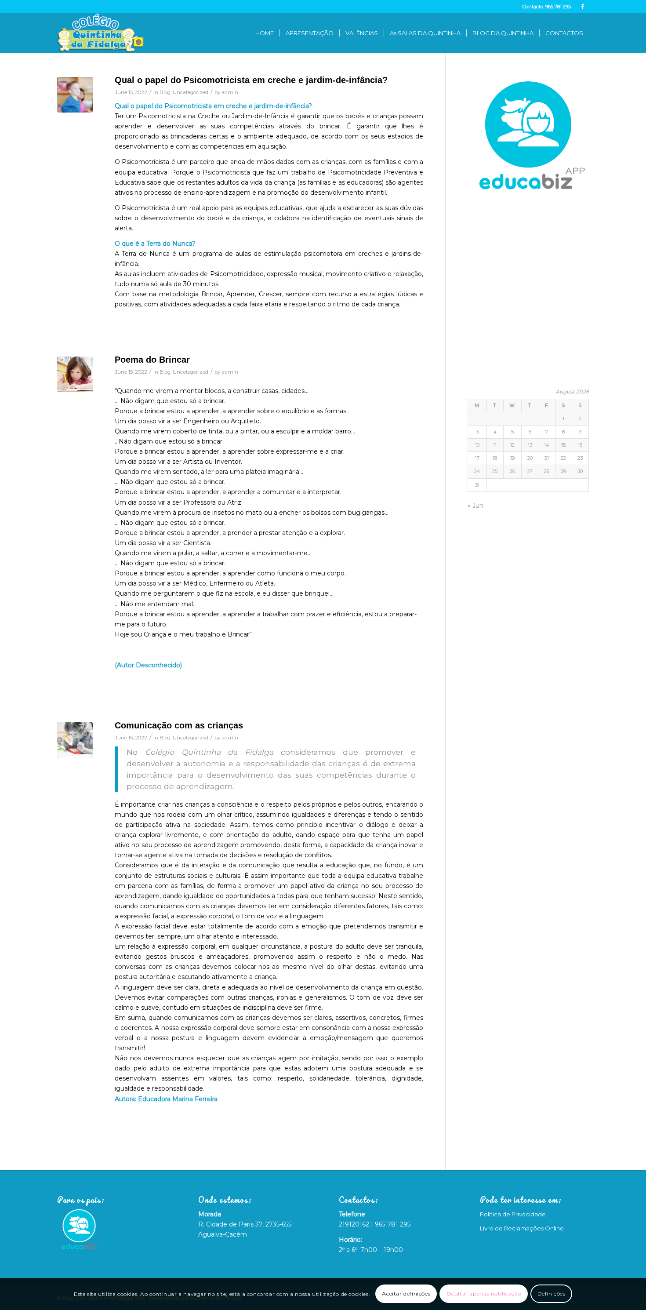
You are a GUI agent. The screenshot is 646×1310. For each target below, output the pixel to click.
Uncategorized (190, 92)
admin (229, 92)
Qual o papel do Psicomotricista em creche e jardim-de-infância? (251, 80)
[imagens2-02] (75, 374)
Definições (551, 1293)
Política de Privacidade (513, 1214)
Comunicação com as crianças (179, 725)
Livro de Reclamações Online (522, 1228)
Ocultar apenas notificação (484, 1293)
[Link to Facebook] (582, 6)
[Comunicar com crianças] (75, 740)
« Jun (475, 505)
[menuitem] (264, 33)
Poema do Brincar (152, 359)
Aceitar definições (406, 1293)
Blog (165, 92)
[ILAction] (75, 95)
